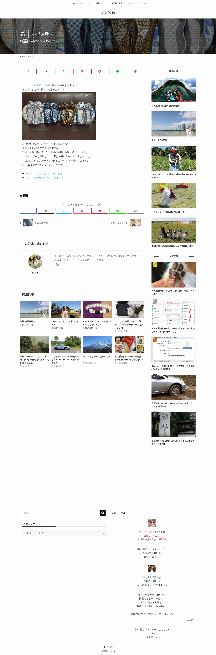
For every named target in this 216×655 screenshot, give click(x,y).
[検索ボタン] (145, 3)
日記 (25, 41)
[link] (57, 265)
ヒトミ (35, 272)
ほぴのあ (108, 12)
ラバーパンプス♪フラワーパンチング (44, 178)
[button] (28, 71)
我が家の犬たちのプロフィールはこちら (152, 613)
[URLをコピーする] (135, 71)
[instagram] (111, 647)
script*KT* (190, 620)
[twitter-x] (108, 647)
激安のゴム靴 (43, 85)
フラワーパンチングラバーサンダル (43, 174)
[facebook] (104, 647)
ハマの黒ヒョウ (152, 637)
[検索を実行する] (103, 513)
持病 (138, 549)
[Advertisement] (173, 470)
